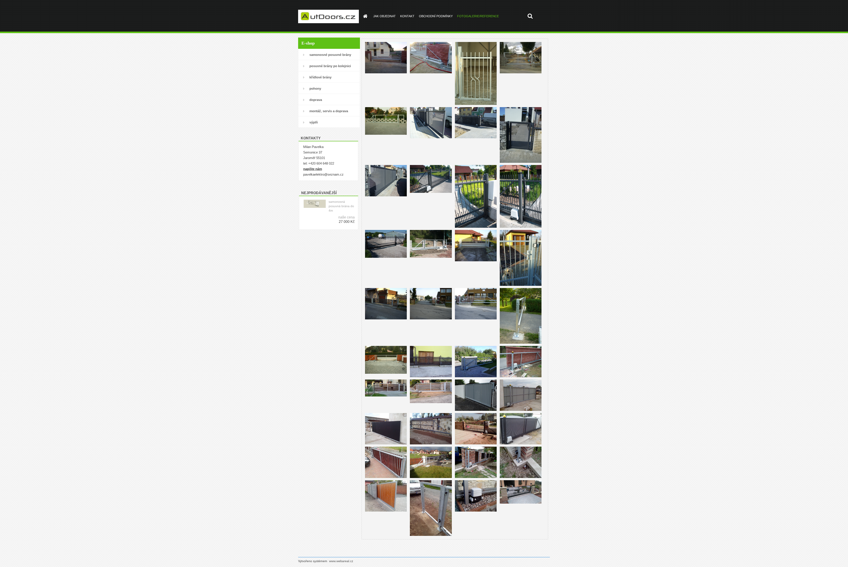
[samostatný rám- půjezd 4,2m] (386, 108)
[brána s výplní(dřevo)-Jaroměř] (431, 346)
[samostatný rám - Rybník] (521, 346)
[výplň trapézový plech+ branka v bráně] (386, 413)
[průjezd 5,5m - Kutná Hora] (386, 42)
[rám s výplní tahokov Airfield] (521, 413)
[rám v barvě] (431, 413)
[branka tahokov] (521, 108)
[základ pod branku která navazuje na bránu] (431, 481)
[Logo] (328, 16)
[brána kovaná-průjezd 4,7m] (431, 165)
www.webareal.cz (341, 561)
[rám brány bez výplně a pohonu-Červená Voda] (521, 288)
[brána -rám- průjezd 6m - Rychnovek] (476, 346)
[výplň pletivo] (431, 380)
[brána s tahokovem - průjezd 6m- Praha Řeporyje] (431, 108)
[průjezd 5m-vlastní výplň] (386, 447)
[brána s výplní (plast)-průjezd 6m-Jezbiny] (386, 288)
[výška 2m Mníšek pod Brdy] (521, 42)
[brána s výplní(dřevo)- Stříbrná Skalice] (386, 346)
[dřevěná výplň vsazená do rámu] (386, 481)
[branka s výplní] (521, 230)
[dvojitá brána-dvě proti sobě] (431, 447)
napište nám (312, 169)
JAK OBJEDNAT (384, 16)
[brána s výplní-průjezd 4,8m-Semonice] (476, 230)
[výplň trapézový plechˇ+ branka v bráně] (521, 380)
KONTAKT (407, 16)
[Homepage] (365, 16)
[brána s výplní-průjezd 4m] (476, 42)
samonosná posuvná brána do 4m (341, 206)
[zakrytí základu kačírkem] (476, 481)
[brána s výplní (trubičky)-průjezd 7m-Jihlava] (431, 288)
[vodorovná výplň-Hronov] (386, 380)
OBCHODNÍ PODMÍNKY (436, 16)
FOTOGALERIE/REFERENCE (478, 16)
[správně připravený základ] (476, 447)
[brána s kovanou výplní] (476, 413)
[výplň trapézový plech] (476, 380)
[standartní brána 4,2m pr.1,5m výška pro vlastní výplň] (431, 230)
